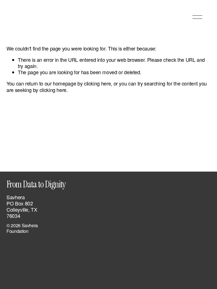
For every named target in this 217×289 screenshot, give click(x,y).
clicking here (97, 83)
